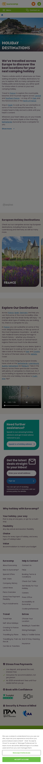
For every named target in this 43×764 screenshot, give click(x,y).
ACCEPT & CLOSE (21, 759)
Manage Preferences (21, 753)
